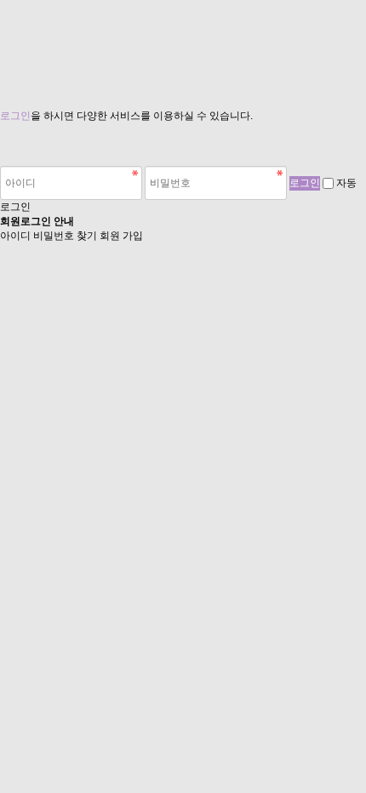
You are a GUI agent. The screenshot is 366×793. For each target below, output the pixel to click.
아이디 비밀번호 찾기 (48, 236)
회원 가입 (121, 236)
